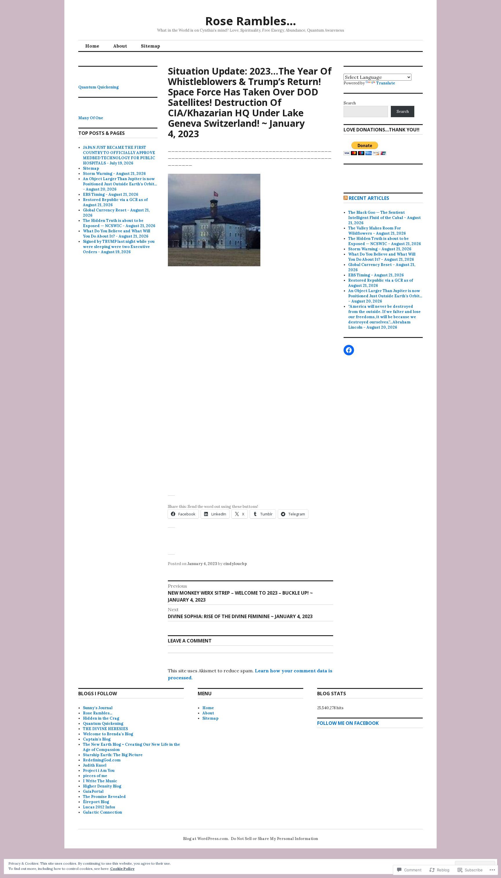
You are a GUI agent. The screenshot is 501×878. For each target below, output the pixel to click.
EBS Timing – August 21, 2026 (376, 275)
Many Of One (90, 117)
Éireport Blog (96, 801)
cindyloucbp (235, 563)
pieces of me (95, 775)
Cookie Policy (122, 868)
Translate (385, 83)
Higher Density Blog (102, 786)
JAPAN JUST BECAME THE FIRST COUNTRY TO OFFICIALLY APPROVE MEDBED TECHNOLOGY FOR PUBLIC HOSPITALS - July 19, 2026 (119, 155)
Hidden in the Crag (101, 718)
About (120, 46)
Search (350, 103)
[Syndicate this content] (346, 198)
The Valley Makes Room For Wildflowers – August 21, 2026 (377, 231)
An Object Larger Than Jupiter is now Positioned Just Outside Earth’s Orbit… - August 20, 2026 (120, 184)
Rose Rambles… (250, 21)
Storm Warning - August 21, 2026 (114, 173)
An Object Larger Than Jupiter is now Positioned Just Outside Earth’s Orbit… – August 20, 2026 (385, 296)
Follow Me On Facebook (348, 723)
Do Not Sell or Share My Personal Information (274, 838)
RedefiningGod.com (102, 760)
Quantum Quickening (98, 87)
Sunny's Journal (97, 707)
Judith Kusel (94, 765)
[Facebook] (349, 350)
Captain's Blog (96, 739)
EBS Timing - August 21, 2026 (110, 194)
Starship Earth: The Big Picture (113, 754)
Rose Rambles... (97, 713)
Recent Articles (369, 198)
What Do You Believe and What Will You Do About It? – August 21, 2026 (381, 257)
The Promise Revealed (104, 796)
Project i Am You (99, 770)
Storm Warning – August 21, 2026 (379, 249)
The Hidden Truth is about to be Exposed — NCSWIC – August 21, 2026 (384, 241)
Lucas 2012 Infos (99, 807)
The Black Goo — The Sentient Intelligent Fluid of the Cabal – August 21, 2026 (384, 217)
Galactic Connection (102, 812)
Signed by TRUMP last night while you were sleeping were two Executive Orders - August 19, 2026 (119, 246)
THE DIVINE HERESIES (105, 728)
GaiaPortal (93, 791)
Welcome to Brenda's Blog (108, 734)
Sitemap (150, 46)
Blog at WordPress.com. (206, 838)
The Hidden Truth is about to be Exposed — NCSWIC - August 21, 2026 (119, 223)
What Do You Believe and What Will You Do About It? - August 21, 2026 (116, 234)
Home (92, 46)
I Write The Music (100, 781)
